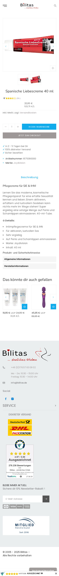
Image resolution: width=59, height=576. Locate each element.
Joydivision (19, 162)
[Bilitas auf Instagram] (12, 399)
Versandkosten (28, 112)
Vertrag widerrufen (43, 570)
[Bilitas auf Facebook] (6, 399)
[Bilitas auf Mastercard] (6, 506)
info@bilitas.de (19, 382)
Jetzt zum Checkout (29, 135)
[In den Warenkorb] (24, 306)
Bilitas (23, 552)
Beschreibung (29, 177)
